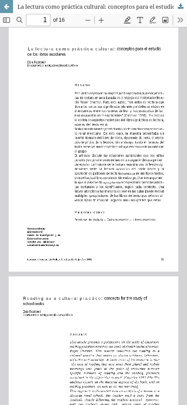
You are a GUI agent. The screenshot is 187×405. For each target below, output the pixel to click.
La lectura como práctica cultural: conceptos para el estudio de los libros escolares (102, 6)
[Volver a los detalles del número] (6, 6)
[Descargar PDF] (180, 6)
